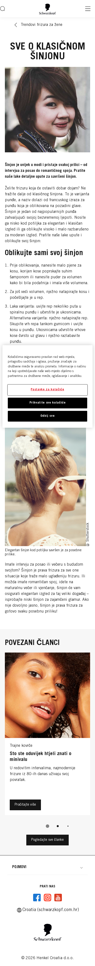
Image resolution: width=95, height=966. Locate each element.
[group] (47, 744)
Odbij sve (47, 416)
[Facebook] (37, 898)
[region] (47, 386)
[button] (47, 867)
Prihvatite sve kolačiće (47, 402)
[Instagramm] (47, 898)
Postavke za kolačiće (47, 389)
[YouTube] (58, 898)
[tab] (47, 826)
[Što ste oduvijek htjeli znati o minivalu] (47, 735)
